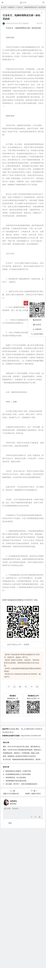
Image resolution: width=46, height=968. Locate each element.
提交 (10, 823)
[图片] (39, 817)
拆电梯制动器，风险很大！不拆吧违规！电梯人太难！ (21, 753)
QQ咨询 (38, 324)
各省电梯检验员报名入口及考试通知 (18, 774)
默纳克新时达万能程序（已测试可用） (19, 771)
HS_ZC (23, 729)
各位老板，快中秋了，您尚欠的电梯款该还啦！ (22, 784)
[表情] (35, 817)
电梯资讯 (11, 7)
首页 (4, 7)
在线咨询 (38, 329)
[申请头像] (40, 802)
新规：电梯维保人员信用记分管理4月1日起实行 (19, 756)
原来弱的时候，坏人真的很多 (16, 777)
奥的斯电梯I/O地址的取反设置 (16, 781)
